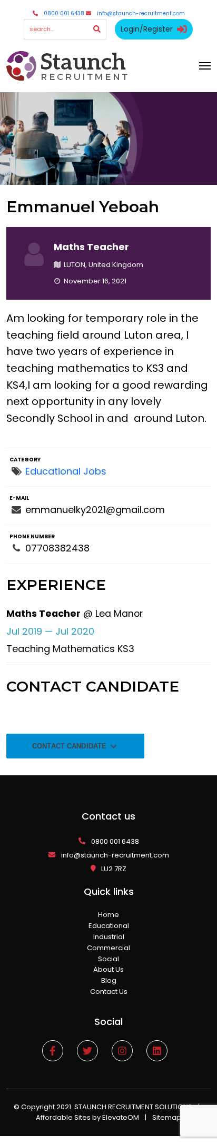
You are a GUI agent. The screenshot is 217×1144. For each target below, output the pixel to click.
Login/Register (147, 29)
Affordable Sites (63, 1117)
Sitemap (166, 1117)
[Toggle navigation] (205, 66)
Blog (108, 980)
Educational (108, 926)
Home (108, 915)
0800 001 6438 (64, 13)
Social (108, 959)
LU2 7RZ (113, 869)
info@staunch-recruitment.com (141, 13)
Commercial (108, 948)
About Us (108, 969)
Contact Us (108, 992)
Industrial (108, 937)
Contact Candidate (70, 746)
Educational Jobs (65, 471)
